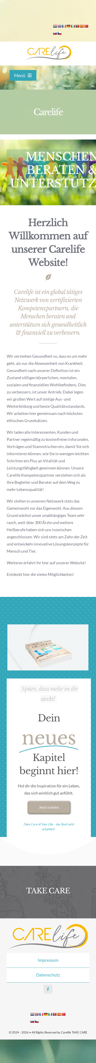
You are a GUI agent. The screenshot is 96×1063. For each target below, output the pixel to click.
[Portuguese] (77, 26)
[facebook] (48, 989)
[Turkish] (86, 26)
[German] (68, 26)
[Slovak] (55, 33)
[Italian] (73, 26)
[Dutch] (55, 26)
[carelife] (48, 46)
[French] (64, 26)
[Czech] (59, 33)
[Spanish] (82, 26)
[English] (59, 26)
